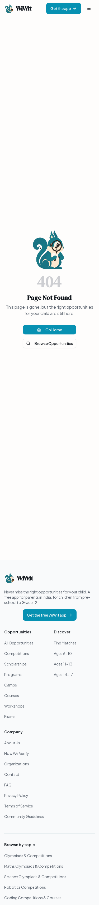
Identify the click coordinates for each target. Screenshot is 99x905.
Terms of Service (18, 806)
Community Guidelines (24, 816)
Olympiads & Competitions (28, 855)
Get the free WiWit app (47, 615)
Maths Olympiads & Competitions (33, 866)
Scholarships (15, 664)
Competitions (16, 653)
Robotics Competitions (25, 887)
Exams (10, 716)
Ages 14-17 (63, 674)
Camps (10, 685)
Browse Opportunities (54, 343)
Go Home (53, 329)
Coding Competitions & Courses (33, 897)
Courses (11, 695)
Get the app (60, 8)
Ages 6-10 (63, 653)
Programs (13, 674)
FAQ (8, 784)
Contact (11, 774)
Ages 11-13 (63, 664)
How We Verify (16, 753)
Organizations (16, 763)
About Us (12, 742)
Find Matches (65, 642)
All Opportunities (19, 642)
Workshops (14, 706)
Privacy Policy (16, 795)
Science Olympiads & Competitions (35, 876)
